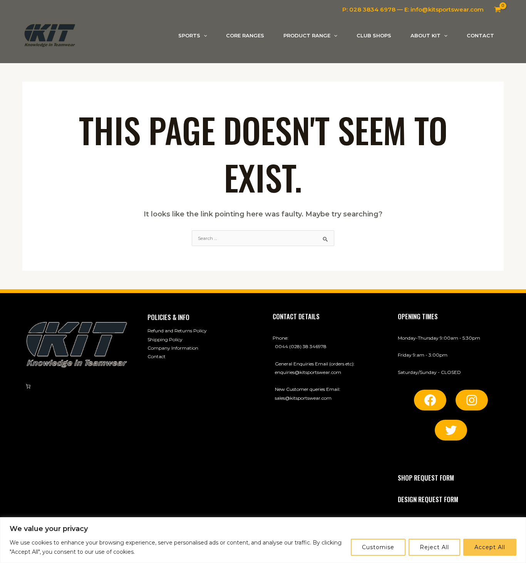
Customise (378, 547)
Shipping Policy (165, 339)
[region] (263, 540)
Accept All (489, 547)
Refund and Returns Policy (177, 330)
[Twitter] (451, 430)
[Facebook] (430, 400)
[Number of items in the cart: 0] (28, 386)
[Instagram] (472, 400)
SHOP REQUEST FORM (426, 478)
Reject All (434, 547)
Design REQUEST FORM (428, 499)
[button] (203, 35)
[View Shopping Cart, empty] (497, 9)
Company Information (172, 348)
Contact (156, 356)
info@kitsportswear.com (447, 9)
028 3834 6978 (372, 9)
